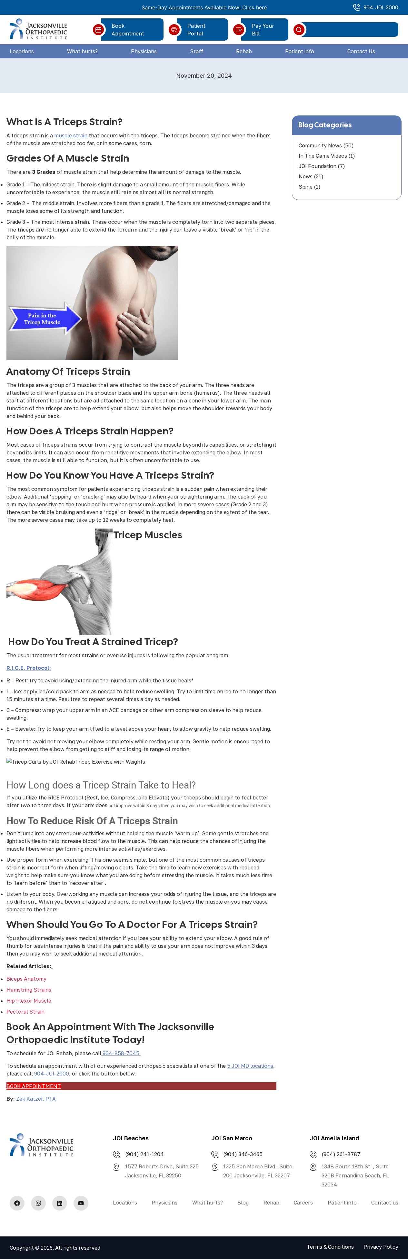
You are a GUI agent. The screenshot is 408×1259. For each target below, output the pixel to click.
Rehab (244, 51)
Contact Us (361, 51)
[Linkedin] (59, 1203)
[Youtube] (81, 1203)
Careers (303, 1202)
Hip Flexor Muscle (28, 1000)
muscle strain (70, 135)
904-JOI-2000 (51, 1073)
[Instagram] (38, 1203)
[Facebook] (17, 1203)
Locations (22, 51)
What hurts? (82, 51)
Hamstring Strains (28, 989)
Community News (320, 145)
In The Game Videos (323, 156)
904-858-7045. (121, 1053)
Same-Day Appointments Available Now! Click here (204, 7)
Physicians (144, 51)
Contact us (384, 1202)
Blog (243, 1202)
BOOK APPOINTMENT (33, 1086)
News (306, 176)
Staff (196, 51)
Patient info (299, 51)
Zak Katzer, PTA (36, 1098)
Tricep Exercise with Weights (110, 761)
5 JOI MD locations (250, 1066)
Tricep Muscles (148, 535)
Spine (306, 186)
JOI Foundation (317, 166)
